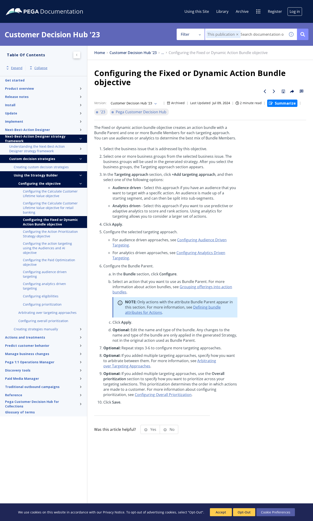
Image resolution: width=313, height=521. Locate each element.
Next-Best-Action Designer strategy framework (35, 139)
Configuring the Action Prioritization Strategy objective (50, 233)
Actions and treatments (25, 337)
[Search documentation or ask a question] (302, 34)
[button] (237, 34)
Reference (13, 395)
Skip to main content (20, 5)
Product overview (19, 88)
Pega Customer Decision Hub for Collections (32, 404)
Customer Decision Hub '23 (133, 53)
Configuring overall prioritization (43, 321)
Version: (100, 103)
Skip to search (55, 5)
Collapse (40, 68)
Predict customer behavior (27, 345)
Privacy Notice (113, 512)
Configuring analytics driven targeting (44, 286)
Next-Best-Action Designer (27, 130)
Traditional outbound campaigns (32, 387)
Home (99, 53)
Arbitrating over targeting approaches (47, 312)
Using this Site (196, 11)
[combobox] (245, 34)
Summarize (285, 103)
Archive (242, 11)
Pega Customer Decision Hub (141, 111)
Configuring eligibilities (40, 296)
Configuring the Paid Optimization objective (49, 262)
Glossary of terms (20, 412)
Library (222, 11)
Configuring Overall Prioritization (163, 394)
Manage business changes (27, 354)
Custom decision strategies (32, 159)
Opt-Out (244, 512)
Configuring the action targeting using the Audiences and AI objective (47, 248)
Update (11, 113)
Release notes (17, 97)
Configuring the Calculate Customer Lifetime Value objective (50, 193)
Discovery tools (17, 370)
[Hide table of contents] (76, 55)
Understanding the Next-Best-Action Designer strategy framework (37, 148)
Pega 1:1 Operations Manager (29, 362)
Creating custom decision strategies (41, 167)
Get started (15, 80)
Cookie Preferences (275, 512)
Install (10, 105)
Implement (14, 121)
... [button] (162, 53)
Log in (295, 11)
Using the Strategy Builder (36, 175)
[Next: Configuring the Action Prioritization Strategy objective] (274, 91)
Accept (221, 512)
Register (275, 11)
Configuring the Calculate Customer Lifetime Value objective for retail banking (50, 207)
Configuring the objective (39, 183)
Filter (185, 34)
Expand (16, 68)
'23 (102, 111)
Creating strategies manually (36, 329)
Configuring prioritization (42, 304)
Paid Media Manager (22, 378)
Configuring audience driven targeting (45, 274)
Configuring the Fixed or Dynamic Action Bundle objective (50, 221)
